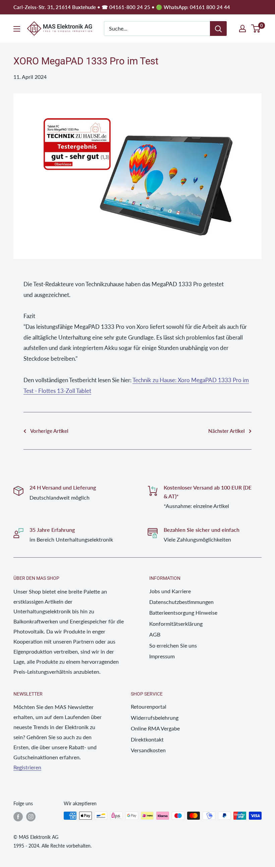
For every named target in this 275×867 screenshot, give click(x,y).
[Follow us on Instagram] (31, 816)
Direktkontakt (147, 739)
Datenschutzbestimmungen (181, 602)
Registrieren (27, 767)
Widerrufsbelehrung (154, 717)
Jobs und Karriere (170, 591)
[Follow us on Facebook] (18, 816)
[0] (256, 28)
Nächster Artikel (226, 431)
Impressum (162, 656)
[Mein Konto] (242, 28)
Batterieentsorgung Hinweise (183, 612)
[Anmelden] (218, 28)
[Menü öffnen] (16, 29)
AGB (154, 634)
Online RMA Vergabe (155, 728)
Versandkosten (148, 750)
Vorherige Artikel (49, 431)
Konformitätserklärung (176, 623)
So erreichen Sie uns (173, 645)
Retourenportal (148, 706)
